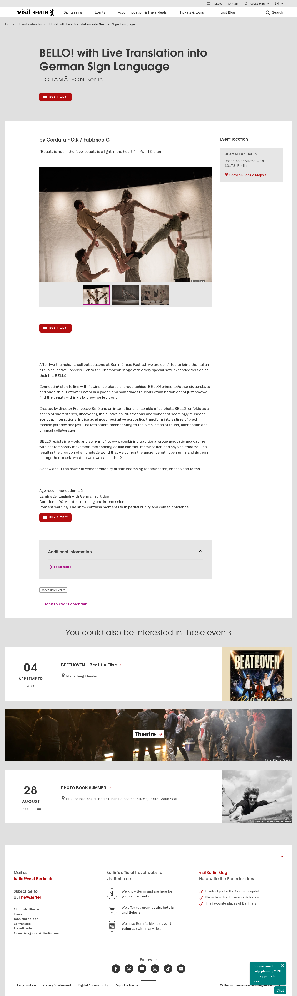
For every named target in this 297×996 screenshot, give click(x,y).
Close (282, 965)
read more (63, 567)
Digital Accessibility (93, 985)
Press (18, 914)
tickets (134, 912)
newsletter (31, 897)
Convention (22, 924)
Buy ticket (58, 97)
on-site (143, 896)
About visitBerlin (26, 909)
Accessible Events (53, 590)
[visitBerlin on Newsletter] (181, 968)
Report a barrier (127, 985)
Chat (280, 990)
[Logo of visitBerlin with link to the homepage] (35, 12)
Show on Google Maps (247, 175)
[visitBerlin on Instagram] (155, 968)
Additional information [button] (70, 551)
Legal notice (26, 985)
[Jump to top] (281, 858)
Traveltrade (23, 928)
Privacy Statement (56, 985)
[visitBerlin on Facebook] (116, 968)
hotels (168, 907)
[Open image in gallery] (96, 295)
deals (156, 907)
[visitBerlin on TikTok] (168, 968)
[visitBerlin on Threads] (129, 968)
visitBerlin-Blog (213, 872)
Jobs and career (26, 919)
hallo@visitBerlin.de (34, 878)
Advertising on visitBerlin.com (36, 933)
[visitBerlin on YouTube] (142, 968)
